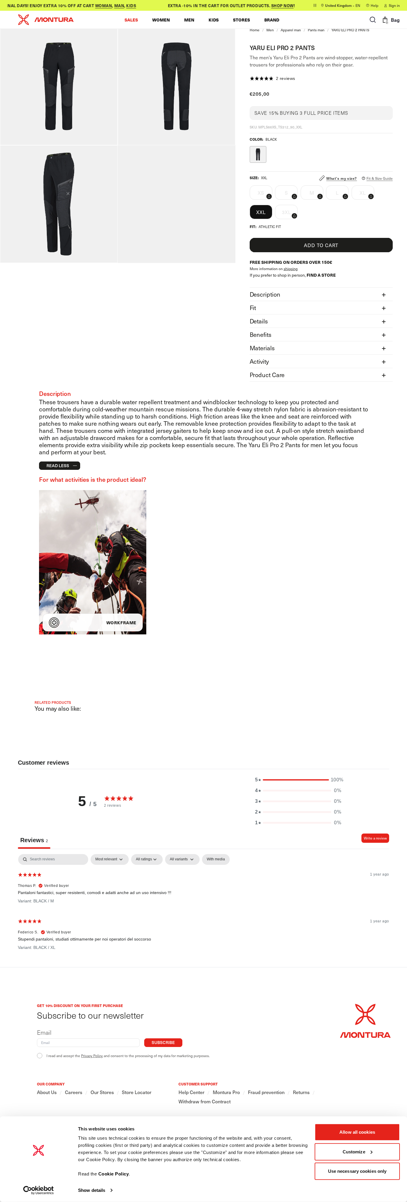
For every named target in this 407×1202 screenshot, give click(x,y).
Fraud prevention (266, 1092)
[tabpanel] (203, 904)
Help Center (191, 1092)
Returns (301, 1092)
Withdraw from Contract (204, 1101)
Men (270, 29)
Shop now (274, 5)
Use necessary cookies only (357, 1171)
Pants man (316, 29)
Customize (354, 1151)
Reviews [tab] (34, 840)
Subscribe (163, 1042)
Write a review (375, 838)
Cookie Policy (113, 1173)
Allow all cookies (357, 1132)
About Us (47, 1092)
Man (111, 5)
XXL (261, 212)
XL (367, 194)
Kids (123, 5)
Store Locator (136, 1092)
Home (255, 29)
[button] (131, 19)
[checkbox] (216, 859)
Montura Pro (226, 1092)
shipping (291, 268)
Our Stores (102, 1092)
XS (265, 194)
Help (374, 5)
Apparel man (291, 29)
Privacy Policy (92, 1055)
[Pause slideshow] (315, 5)
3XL (290, 213)
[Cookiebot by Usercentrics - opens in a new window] (39, 1190)
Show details (91, 1190)
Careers (73, 1092)
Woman (95, 5)
